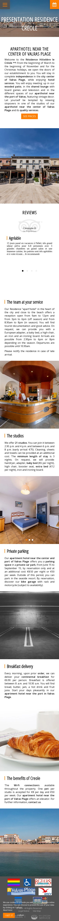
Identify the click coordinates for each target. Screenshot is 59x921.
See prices (29, 116)
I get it (9, 915)
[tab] (22, 271)
